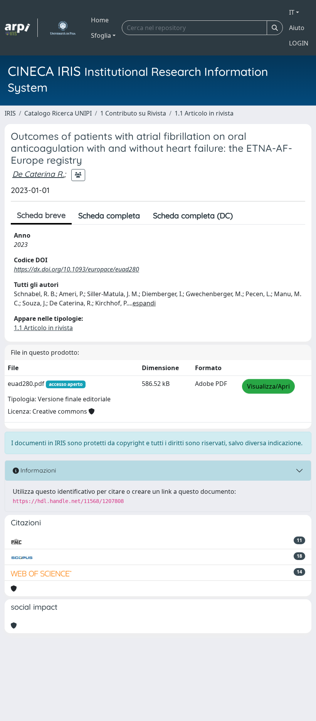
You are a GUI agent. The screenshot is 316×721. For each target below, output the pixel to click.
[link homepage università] (62, 27)
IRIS (10, 113)
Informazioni (37, 470)
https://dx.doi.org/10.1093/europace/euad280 (76, 269)
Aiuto (296, 27)
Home (100, 20)
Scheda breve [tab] (41, 215)
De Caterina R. (38, 174)
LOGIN (298, 43)
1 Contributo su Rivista (133, 113)
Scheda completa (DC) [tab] (193, 215)
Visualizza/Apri (268, 386)
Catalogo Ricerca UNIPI (58, 113)
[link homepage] (21, 27)
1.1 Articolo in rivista (204, 113)
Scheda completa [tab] (109, 215)
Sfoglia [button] (101, 35)
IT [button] (291, 12)
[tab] (245, 216)
